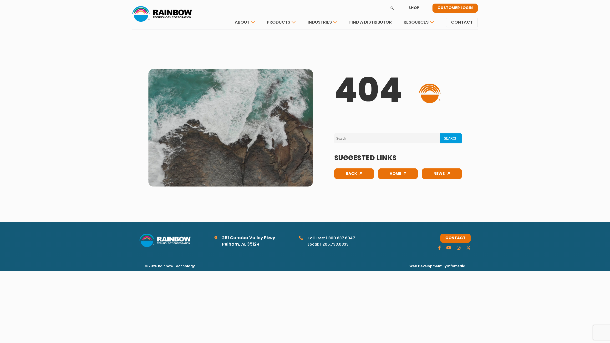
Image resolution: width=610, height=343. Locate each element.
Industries (320, 22)
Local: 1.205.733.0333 (328, 245)
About (242, 22)
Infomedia (456, 266)
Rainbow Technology (176, 266)
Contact (462, 22)
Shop (413, 8)
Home (395, 174)
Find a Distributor (370, 22)
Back (351, 174)
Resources (416, 22)
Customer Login (455, 8)
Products (278, 22)
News (439, 174)
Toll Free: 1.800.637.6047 (331, 238)
